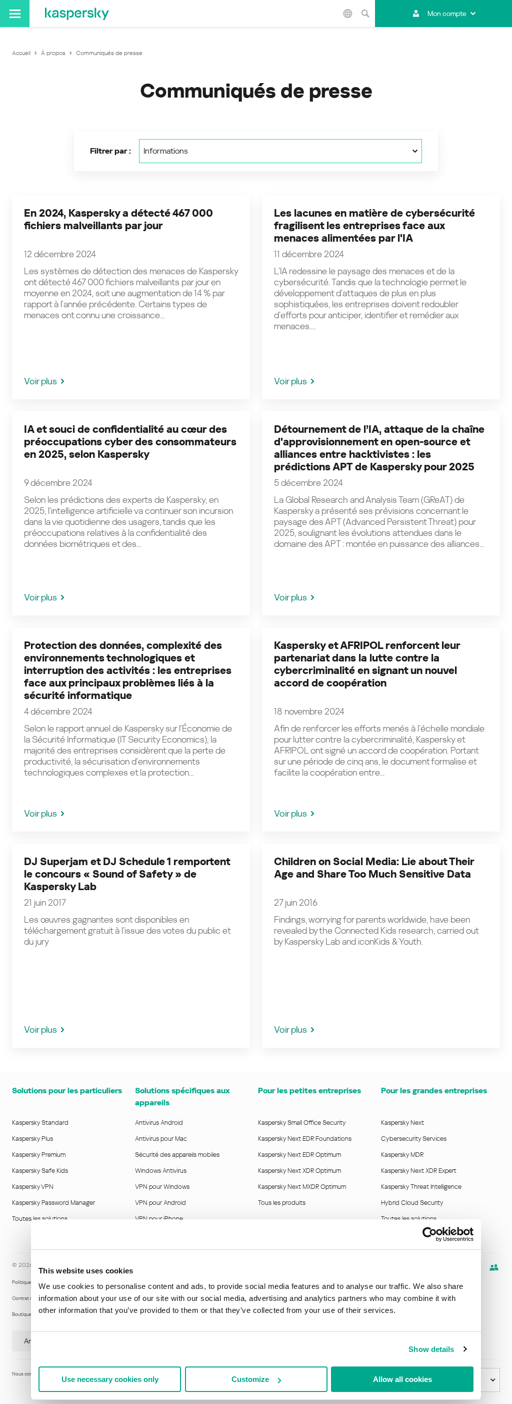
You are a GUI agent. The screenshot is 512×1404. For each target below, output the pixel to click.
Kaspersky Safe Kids (40, 1170)
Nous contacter (29, 1373)
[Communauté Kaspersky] (494, 1267)
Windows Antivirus (160, 1170)
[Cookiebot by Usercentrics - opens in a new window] (430, 1234)
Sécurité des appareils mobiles (177, 1154)
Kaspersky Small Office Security (302, 1122)
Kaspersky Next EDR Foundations (305, 1138)
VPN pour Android (160, 1202)
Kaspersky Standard (40, 1122)
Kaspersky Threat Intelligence (421, 1186)
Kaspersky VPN (33, 1186)
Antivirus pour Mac (161, 1138)
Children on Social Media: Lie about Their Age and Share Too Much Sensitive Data (374, 868)
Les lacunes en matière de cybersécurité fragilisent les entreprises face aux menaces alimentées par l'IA (374, 225)
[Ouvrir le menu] (15, 13)
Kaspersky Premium (39, 1154)
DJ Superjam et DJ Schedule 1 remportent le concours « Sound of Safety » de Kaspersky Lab (127, 874)
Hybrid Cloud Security (412, 1202)
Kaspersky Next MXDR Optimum (302, 1186)
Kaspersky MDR (402, 1154)
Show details (431, 1349)
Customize (250, 1379)
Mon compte (447, 14)
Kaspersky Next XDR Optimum (299, 1170)
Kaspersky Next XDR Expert (418, 1170)
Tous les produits (282, 1202)
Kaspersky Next (402, 1122)
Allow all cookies (402, 1379)
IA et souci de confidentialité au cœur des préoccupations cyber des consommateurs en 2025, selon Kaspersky (130, 441)
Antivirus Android (159, 1122)
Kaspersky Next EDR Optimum (299, 1154)
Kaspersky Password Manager (53, 1202)
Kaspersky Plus (32, 1138)
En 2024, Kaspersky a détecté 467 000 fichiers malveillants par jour (118, 219)
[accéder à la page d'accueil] (77, 13)
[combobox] (280, 151)
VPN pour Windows (162, 1186)
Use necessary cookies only (110, 1379)
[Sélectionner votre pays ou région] (348, 13)
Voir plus (40, 381)
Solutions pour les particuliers (67, 1090)
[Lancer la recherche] (365, 13)
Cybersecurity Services (413, 1138)
